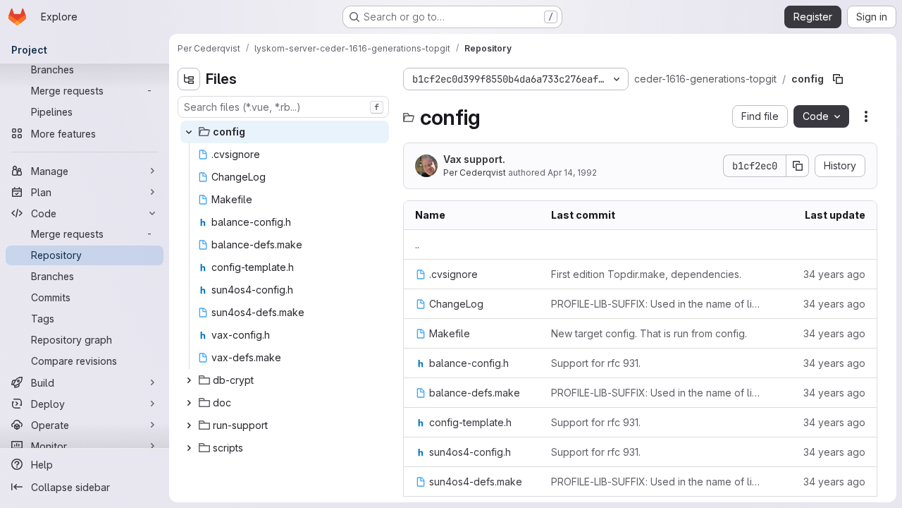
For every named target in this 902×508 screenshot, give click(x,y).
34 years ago (834, 274)
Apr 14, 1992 (572, 172)
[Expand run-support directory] (188, 425)
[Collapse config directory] (188, 131)
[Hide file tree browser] (189, 79)
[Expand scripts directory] (188, 448)
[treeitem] (284, 132)
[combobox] (283, 107)
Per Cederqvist (474, 172)
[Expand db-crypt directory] (188, 380)
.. (417, 244)
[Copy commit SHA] (797, 166)
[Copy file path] (838, 79)
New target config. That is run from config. (649, 333)
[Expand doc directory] (188, 402)
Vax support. (474, 159)
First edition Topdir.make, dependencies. (646, 274)
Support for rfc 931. (596, 363)
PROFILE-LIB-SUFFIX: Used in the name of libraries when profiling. (658, 304)
